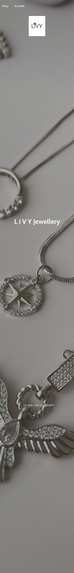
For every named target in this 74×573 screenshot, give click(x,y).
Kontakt (20, 6)
